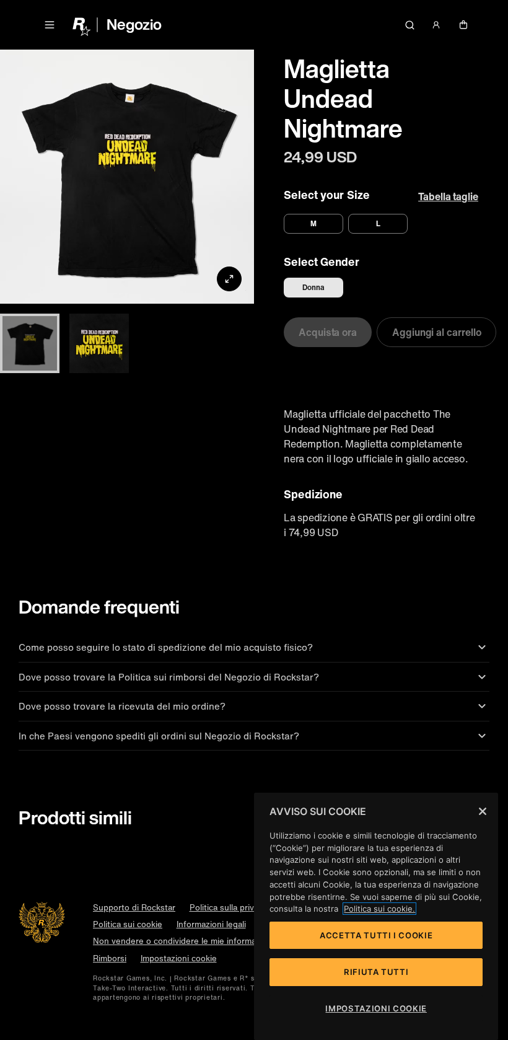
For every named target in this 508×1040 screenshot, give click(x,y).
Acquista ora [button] (328, 332)
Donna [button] (313, 287)
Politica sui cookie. (379, 909)
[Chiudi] (482, 811)
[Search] (409, 24)
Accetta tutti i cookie (376, 935)
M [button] (313, 223)
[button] (49, 25)
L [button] (378, 223)
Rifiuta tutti (376, 972)
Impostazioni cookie (179, 958)
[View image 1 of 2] (29, 343)
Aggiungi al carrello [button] (436, 332)
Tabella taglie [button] (448, 196)
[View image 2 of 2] (99, 343)
